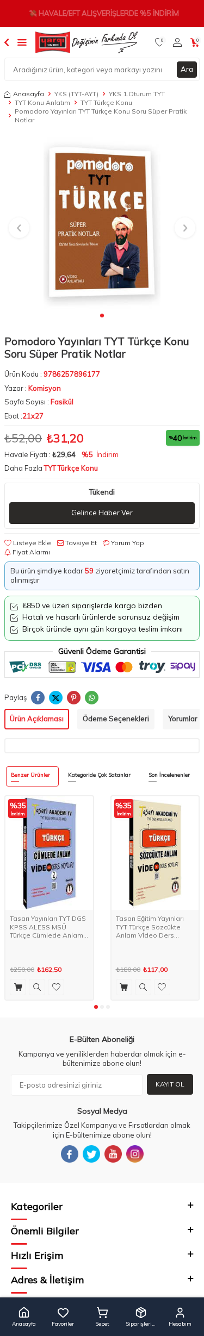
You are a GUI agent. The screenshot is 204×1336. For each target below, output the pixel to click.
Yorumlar (182, 718)
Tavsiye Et (80, 543)
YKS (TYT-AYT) (76, 94)
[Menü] (22, 42)
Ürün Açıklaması (37, 718)
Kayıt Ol (170, 1084)
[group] (102, 221)
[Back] (6, 42)
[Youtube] (113, 1154)
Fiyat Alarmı (30, 552)
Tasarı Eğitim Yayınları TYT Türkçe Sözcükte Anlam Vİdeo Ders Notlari (150, 927)
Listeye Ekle (31, 543)
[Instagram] (135, 1154)
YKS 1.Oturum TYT (137, 94)
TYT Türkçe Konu (106, 102)
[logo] (86, 42)
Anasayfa (28, 94)
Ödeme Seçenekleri (116, 718)
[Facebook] (69, 1154)
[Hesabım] (177, 42)
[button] (102, 315)
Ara (187, 69)
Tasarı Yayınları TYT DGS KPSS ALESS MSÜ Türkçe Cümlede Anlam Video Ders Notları (48, 927)
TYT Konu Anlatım (42, 102)
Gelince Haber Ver (102, 512)
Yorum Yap (126, 543)
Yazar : (32, 388)
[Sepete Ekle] (18, 987)
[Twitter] (91, 1154)
